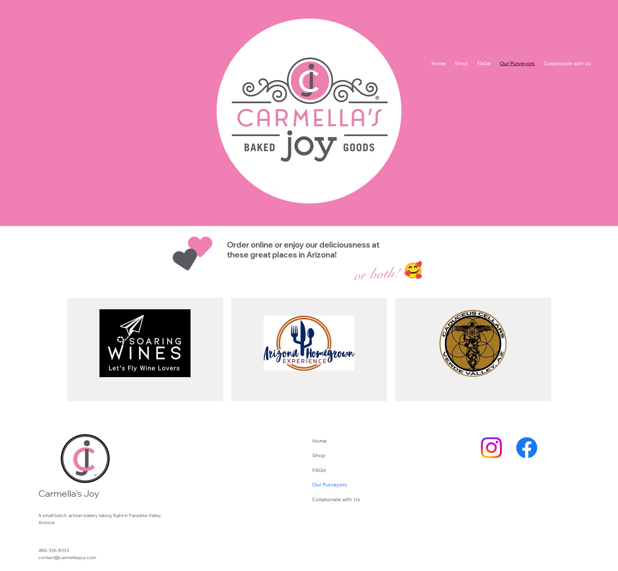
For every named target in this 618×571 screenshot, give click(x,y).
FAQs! (319, 470)
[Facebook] (527, 448)
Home (319, 441)
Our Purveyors (329, 484)
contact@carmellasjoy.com (67, 557)
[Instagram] (491, 448)
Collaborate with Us (336, 499)
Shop (318, 455)
